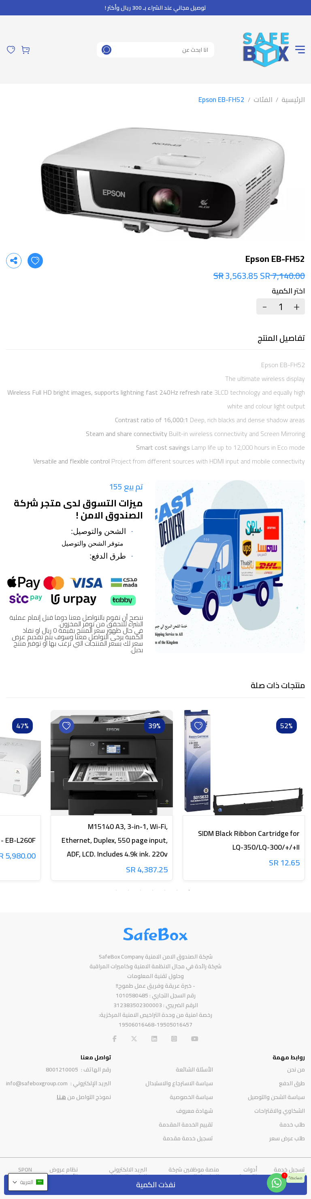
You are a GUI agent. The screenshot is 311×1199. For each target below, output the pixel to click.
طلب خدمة (292, 1124)
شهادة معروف (194, 1110)
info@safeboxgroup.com (37, 1083)
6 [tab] (128, 890)
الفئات (263, 99)
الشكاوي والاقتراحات (279, 1110)
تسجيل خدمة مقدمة (188, 1138)
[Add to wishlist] (35, 260)
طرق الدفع (292, 1083)
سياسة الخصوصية (191, 1097)
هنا (61, 1097)
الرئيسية (293, 99)
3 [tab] (165, 890)
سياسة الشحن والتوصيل (276, 1097)
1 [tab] (189, 890)
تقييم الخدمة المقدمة (186, 1124)
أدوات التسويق (247, 1173)
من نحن (296, 1069)
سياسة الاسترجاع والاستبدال (179, 1083)
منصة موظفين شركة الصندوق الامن (193, 1173)
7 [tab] (116, 890)
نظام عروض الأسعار (63, 1173)
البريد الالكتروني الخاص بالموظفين (125, 1173)
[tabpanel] (244, 797)
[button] (28, 1181)
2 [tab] (177, 890)
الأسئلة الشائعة (194, 1069)
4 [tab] (153, 890)
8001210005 (62, 1069)
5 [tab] (140, 890)
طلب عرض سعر (287, 1138)
